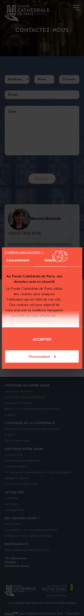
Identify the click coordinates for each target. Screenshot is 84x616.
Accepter (42, 339)
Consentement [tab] (17, 260)
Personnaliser (39, 356)
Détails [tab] (50, 260)
